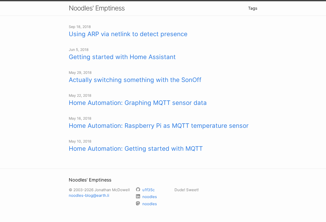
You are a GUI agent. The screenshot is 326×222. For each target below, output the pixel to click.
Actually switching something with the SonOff (135, 80)
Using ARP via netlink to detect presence (128, 34)
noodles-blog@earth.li (89, 195)
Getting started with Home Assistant (122, 57)
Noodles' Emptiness (97, 8)
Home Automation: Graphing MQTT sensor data (138, 102)
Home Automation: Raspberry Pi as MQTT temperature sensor (159, 125)
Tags (252, 8)
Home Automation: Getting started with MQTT (136, 148)
